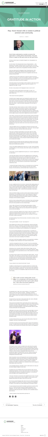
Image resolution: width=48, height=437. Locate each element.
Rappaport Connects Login (24, 432)
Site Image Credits (27, 435)
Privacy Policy (22, 435)
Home (22, 426)
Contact (22, 431)
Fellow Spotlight (24, 13)
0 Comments (26, 36)
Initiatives (22, 427)
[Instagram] (44, 4)
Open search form (46, 4)
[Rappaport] (9, 3)
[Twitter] (41, 4)
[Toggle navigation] (46, 6)
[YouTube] (42, 4)
